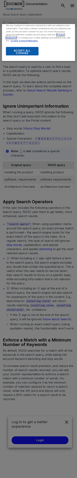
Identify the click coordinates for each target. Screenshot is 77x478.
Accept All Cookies (22, 52)
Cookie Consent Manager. (24, 41)
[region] (38, 42)
